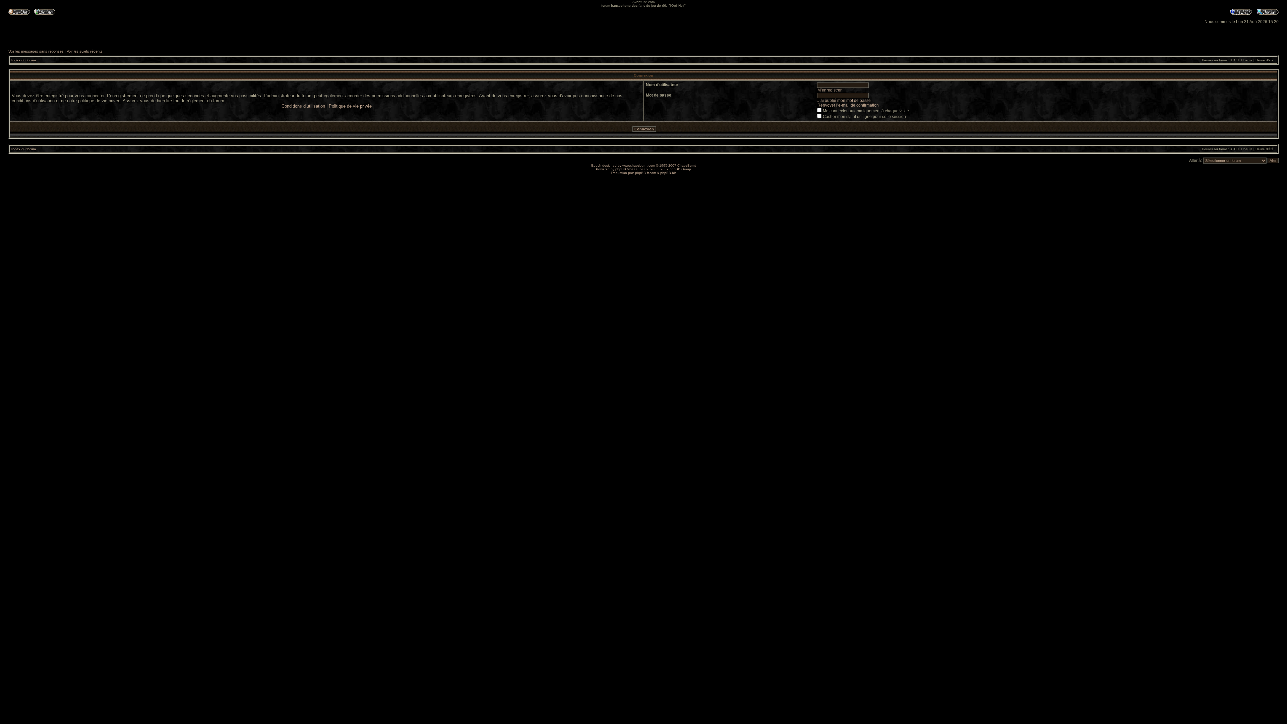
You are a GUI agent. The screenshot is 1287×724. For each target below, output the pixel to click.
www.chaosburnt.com (638, 165)
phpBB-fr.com (645, 173)
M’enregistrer (829, 90)
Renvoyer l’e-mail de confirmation (848, 105)
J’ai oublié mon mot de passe (844, 100)
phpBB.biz (668, 173)
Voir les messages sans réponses (36, 51)
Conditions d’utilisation (303, 106)
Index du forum (23, 60)
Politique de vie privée (350, 106)
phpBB (620, 169)
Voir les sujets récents (85, 51)
